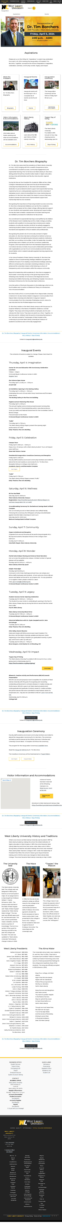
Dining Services (27, 1156)
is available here (43, 745)
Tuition (42, 1207)
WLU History (26, 335)
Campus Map (13, 1183)
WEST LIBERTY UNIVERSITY (16, 1216)
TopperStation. (45, 754)
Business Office (13, 1179)
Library (27, 1204)
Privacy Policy (29, 1216)
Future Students (27, 1178)
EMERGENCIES (46, 1216)
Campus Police (13, 1187)
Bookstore (13, 1176)
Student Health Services (41, 1191)
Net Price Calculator (42, 1162)
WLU (31, 1123)
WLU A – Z (13, 1155)
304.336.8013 (15, 1098)
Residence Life (46, 1070)
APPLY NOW (13, 1169)
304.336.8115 (15, 1106)
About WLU (13, 1158)
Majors (42, 1155)
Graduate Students (27, 1187)
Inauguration (5, 11)
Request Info (41, 1180)
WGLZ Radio (42, 1209)
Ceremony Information (40, 333)
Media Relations (42, 1158)
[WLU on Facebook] (52, 1216)
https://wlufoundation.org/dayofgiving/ (22, 663)
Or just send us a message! (16, 1108)
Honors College (27, 1191)
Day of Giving (36, 335)
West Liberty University (12, 7)
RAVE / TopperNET (41, 1172)
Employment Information (28, 1162)
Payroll (15, 1070)
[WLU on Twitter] (54, 1216)
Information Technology (27, 1195)
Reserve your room (46, 796)
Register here (13, 376)
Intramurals (27, 1202)
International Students (28, 1198)
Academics (13, 1161)
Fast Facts (27, 1169)
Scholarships (42, 1187)
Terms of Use (38, 1216)
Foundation (27, 1175)
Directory (27, 1159)
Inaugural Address (21, 750)
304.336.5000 (10, 1142)
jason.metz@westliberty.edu (22, 582)
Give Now (27, 1182)
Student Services (15, 1064)
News (41, 1165)
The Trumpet (41, 1204)
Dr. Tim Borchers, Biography (11, 333)
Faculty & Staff (27, 1166)
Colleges (13, 1192)
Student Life (46, 1072)
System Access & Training (15, 1074)
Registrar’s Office (46, 1068)
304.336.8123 (15, 1102)
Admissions (46, 1064)
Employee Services (15, 1072)
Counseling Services (13, 1195)
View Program (14, 469)
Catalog (12, 1190)
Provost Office (41, 1168)
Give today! (47, 668)
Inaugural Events (26, 333)
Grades (27, 1184)
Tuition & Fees (16, 1066)
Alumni (13, 1166)
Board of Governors (13, 1173)
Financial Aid (46, 1066)
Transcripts (42, 1201)
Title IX (42, 1199)
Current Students (13, 1199)
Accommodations (53, 333)
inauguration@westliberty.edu (34, 339)
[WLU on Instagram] (56, 1216)
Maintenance (28, 1206)
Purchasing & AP (15, 1068)
